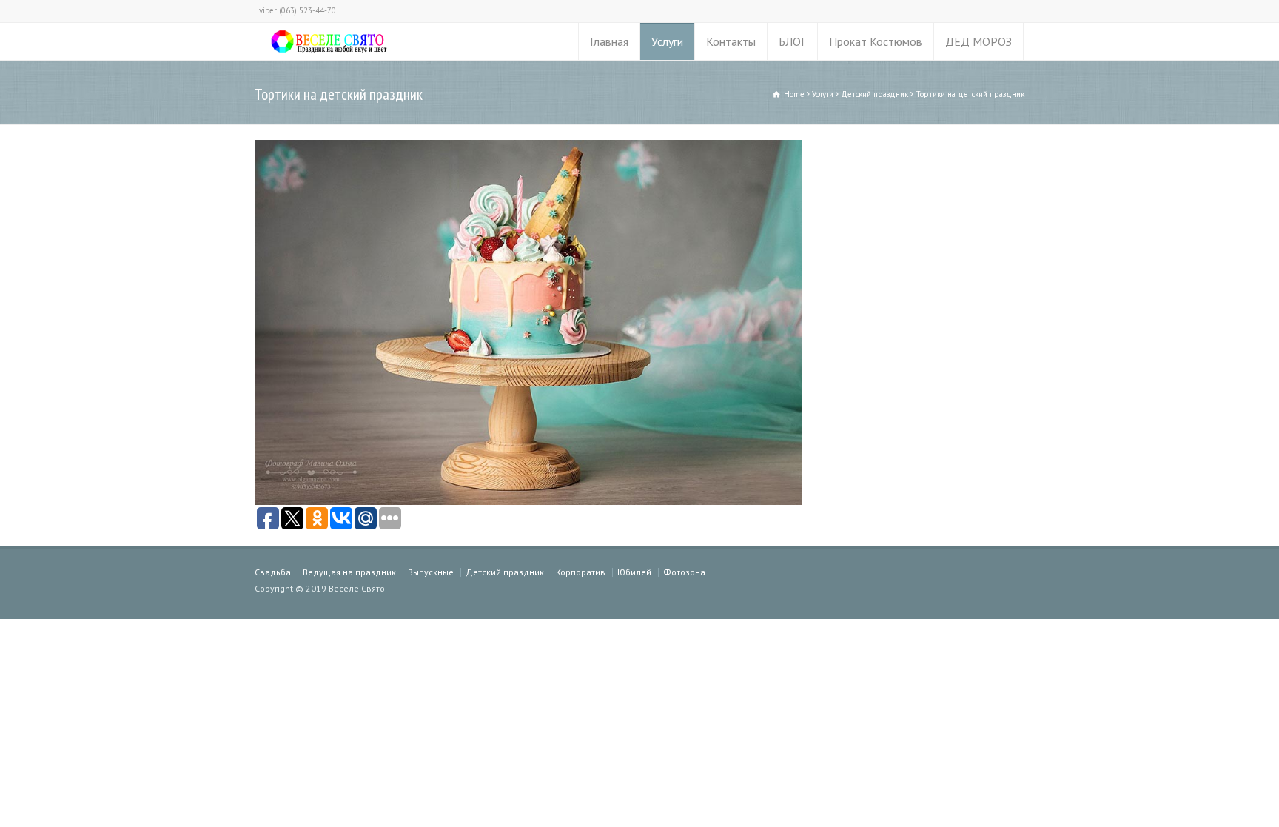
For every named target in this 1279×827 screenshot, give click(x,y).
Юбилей (634, 571)
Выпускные (431, 571)
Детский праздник (505, 571)
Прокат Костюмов (875, 41)
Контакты (731, 41)
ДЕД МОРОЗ (978, 41)
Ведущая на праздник (349, 571)
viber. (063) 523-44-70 (297, 10)
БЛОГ (792, 41)
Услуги (667, 41)
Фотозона (684, 571)
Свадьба (273, 571)
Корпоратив (580, 571)
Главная (609, 41)
